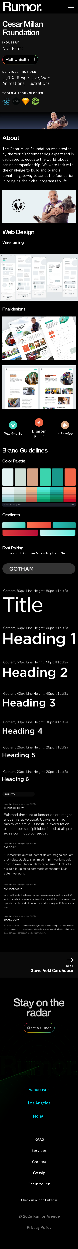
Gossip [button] (39, 1172)
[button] (71, 6)
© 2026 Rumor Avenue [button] (39, 1216)
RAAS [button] (39, 1139)
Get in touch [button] (39, 1184)
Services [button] (39, 1150)
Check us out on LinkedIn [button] (39, 1200)
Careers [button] (39, 1161)
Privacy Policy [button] (39, 1227)
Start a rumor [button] (39, 1027)
